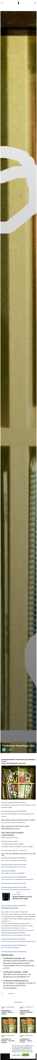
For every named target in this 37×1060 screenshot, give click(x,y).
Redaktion (11, 749)
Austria (15, 894)
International (10, 1007)
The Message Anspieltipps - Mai (14, 958)
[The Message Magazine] (18, 3)
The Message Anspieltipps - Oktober (15, 972)
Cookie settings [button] (16, 1055)
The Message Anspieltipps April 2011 (16, 980)
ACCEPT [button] (25, 1055)
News (3, 742)
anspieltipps (11, 993)
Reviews (8, 742)
